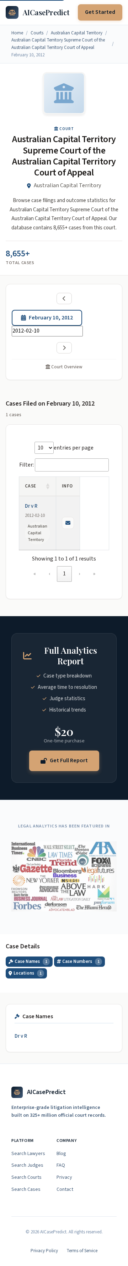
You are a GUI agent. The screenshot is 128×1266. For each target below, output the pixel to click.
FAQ (61, 1165)
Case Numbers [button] (81, 961)
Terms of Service (81, 1251)
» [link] (94, 574)
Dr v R (31, 506)
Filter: (26, 465)
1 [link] (64, 574)
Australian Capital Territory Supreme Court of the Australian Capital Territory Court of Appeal (58, 44)
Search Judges (27, 1165)
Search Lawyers (28, 1153)
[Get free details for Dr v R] (68, 523)
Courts (37, 33)
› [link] (79, 574)
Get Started (100, 12)
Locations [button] (28, 973)
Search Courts (26, 1177)
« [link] (34, 574)
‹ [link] (49, 574)
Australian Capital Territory (76, 33)
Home (17, 33)
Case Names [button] (31, 961)
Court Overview (66, 367)
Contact (65, 1189)
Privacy (64, 1177)
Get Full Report (69, 760)
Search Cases (26, 1189)
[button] (48, 486)
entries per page (74, 448)
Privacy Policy (44, 1251)
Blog (61, 1153)
